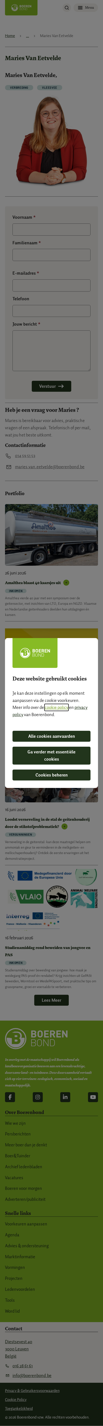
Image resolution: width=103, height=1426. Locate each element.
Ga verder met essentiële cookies (52, 755)
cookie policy (56, 707)
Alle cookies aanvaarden (51, 736)
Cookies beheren (52, 775)
